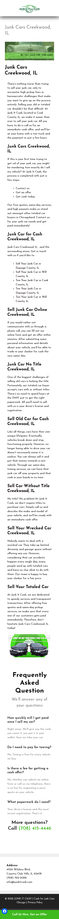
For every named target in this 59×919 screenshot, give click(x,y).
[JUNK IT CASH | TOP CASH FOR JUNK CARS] (29, 8)
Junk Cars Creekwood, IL (22, 247)
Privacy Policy (35, 902)
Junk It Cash (14, 113)
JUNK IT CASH (23, 899)
